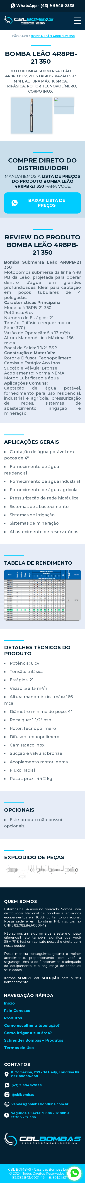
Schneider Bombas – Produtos (33, 1040)
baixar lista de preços (46, 203)
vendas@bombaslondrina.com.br (40, 1104)
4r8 (25, 36)
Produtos (13, 1018)
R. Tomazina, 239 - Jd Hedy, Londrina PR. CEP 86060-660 (45, 1074)
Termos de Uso (19, 1048)
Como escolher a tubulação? (32, 1025)
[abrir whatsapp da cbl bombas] (74, 1173)
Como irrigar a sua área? (28, 1033)
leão (14, 36)
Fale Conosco (17, 1011)
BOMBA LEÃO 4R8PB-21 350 (53, 36)
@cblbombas (23, 1095)
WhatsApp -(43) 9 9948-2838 (45, 6)
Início (9, 1003)
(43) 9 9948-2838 (27, 1085)
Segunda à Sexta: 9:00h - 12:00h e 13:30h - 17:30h (40, 1115)
